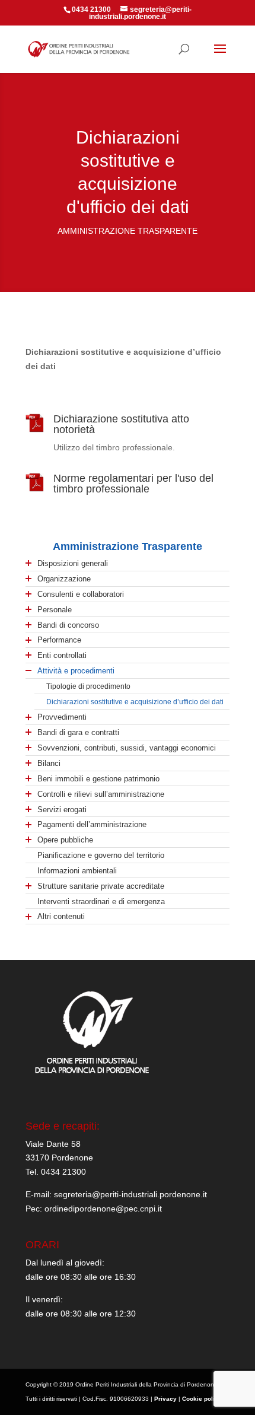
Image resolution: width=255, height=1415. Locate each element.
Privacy (165, 1398)
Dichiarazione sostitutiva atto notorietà (121, 424)
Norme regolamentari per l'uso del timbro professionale (133, 483)
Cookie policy (202, 1398)
